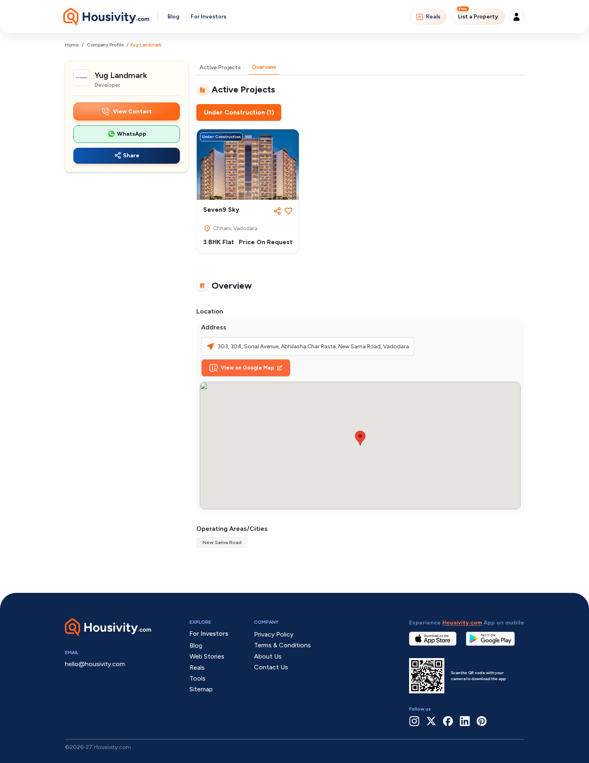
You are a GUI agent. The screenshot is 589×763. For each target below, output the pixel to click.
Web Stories (207, 656)
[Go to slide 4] (246, 192)
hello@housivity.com (95, 664)
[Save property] (288, 211)
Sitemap (201, 689)
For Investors (208, 16)
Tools (198, 678)
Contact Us (271, 667)
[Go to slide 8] (262, 192)
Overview (264, 67)
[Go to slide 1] (234, 192)
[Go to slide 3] (242, 192)
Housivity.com (462, 622)
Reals (433, 16)
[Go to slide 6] (254, 192)
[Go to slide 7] (258, 192)
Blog (173, 16)
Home (72, 45)
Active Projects (220, 67)
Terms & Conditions (282, 645)
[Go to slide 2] (238, 192)
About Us (268, 656)
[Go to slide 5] (250, 192)
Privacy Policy (273, 634)
